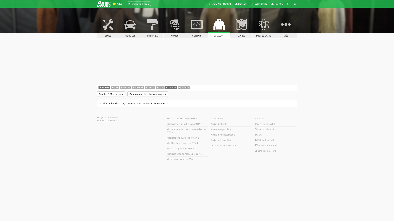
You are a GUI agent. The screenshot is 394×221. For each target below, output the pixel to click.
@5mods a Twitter (266, 140)
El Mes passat (110, 94)
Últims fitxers (217, 118)
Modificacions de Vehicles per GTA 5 (184, 123)
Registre (278, 3)
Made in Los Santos (107, 120)
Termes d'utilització (264, 129)
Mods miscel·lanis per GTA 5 (181, 159)
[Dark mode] (288, 4)
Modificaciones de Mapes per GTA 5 (184, 153)
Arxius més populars (221, 129)
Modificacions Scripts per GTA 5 (182, 143)
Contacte (259, 118)
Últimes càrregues (147, 94)
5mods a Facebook (267, 145)
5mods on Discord (266, 150)
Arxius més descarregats (223, 134)
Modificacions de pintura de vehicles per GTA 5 (186, 131)
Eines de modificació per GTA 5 (182, 118)
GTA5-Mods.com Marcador (224, 145)
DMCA (258, 134)
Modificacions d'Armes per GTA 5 (183, 137)
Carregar (242, 3)
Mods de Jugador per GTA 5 (180, 148)
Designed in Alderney (107, 117)
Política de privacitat (265, 123)
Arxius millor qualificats (222, 140)
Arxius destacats (219, 123)
